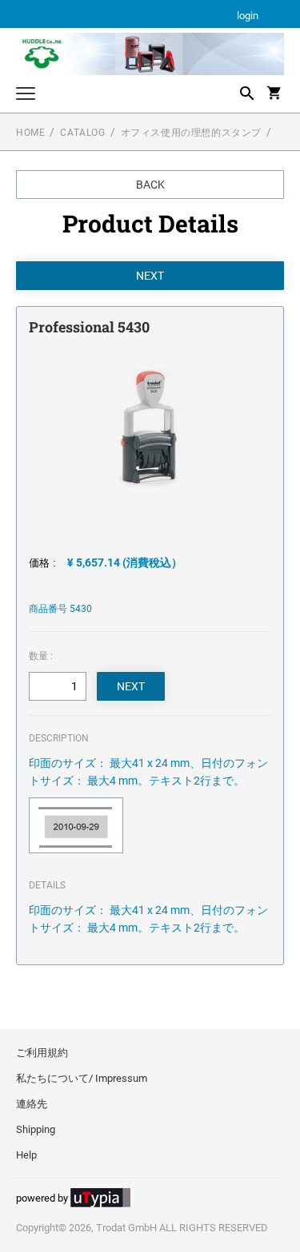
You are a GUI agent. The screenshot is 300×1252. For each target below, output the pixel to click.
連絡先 (31, 1104)
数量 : (41, 656)
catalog (82, 132)
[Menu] (25, 95)
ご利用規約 (42, 1053)
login (247, 16)
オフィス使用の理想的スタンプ (191, 132)
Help (26, 1155)
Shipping (35, 1129)
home (30, 132)
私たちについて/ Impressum (81, 1078)
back (150, 184)
